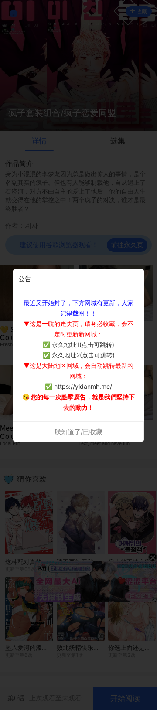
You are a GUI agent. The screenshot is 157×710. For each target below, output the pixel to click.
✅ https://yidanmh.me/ (78, 386)
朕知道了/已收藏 (78, 432)
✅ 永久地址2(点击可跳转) (79, 355)
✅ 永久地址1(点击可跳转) (78, 344)
